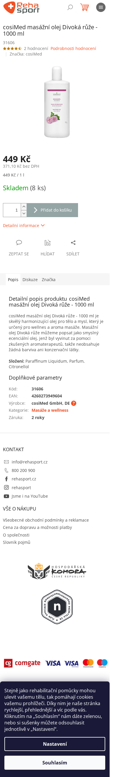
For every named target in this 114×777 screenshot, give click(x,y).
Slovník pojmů (16, 542)
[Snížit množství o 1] (24, 213)
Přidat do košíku (56, 210)
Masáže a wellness (50, 410)
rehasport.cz (24, 479)
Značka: (26, 54)
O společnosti (16, 535)
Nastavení (55, 744)
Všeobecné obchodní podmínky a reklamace (46, 520)
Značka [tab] (49, 279)
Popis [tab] (13, 279)
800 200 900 (23, 470)
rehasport (21, 487)
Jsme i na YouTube (30, 496)
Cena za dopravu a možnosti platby (37, 527)
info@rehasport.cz (30, 462)
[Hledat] (70, 7)
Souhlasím (54, 762)
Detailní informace (21, 225)
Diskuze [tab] (30, 279)
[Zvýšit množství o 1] (24, 206)
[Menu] (101, 7)
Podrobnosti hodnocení (73, 48)
